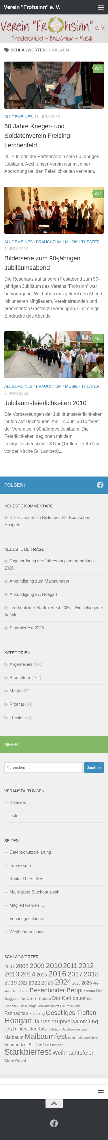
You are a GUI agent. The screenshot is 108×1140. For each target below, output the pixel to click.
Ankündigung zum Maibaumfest (39, 581)
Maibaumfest (45, 1036)
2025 (76, 983)
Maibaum (13, 1037)
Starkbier (56, 1045)
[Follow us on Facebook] (100, 484)
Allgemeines (18, 116)
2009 (37, 966)
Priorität (17, 704)
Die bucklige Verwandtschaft (39, 1006)
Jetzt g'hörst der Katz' (26, 1028)
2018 (91, 974)
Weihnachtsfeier (73, 1053)
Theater (90, 242)
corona (89, 991)
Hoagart (18, 1020)
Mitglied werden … (27, 905)
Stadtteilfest (39, 1045)
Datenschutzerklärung (30, 852)
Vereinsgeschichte (27, 918)
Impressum (20, 865)
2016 (57, 973)
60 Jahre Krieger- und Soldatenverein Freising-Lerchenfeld (38, 136)
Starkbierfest (27, 1051)
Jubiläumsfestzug (74, 1029)
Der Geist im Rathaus (36, 998)
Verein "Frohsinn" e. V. (32, 7)
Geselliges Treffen (71, 1012)
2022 (34, 983)
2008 (22, 966)
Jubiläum (55, 1029)
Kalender (18, 802)
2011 (70, 966)
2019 (10, 982)
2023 (47, 982)
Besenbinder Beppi (56, 990)
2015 (42, 974)
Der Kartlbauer (69, 998)
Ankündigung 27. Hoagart (33, 594)
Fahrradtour (16, 1013)
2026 (87, 982)
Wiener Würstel (15, 1060)
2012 (86, 966)
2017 (75, 974)
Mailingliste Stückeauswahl (35, 891)
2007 (9, 966)
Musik (71, 242)
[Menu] (101, 7)
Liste (14, 815)
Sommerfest (16, 1044)
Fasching (37, 1013)
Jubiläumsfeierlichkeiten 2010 (45, 403)
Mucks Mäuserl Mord (83, 1037)
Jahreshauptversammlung (65, 1021)
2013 (11, 974)
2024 (63, 982)
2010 (54, 965)
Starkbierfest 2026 (27, 627)
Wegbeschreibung (26, 931)
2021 (22, 983)
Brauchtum (49, 242)
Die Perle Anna (70, 1006)
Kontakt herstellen (26, 878)
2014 (27, 974)
